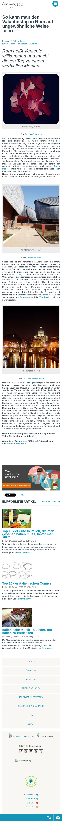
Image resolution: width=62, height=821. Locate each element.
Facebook (20, 443)
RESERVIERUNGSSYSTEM (31, 697)
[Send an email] (56, 817)
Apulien (30, 807)
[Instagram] (26, 751)
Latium (5, 44)
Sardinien (29, 795)
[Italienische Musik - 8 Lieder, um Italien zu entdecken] (18, 618)
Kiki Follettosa (35, 134)
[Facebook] (21, 751)
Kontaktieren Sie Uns (23, 737)
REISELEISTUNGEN (31, 688)
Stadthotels (34, 44)
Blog (30, 724)
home (32, 662)
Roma (12, 44)
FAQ (31, 715)
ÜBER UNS (31, 671)
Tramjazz (21, 274)
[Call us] (48, 817)
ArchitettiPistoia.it (35, 257)
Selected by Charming (31, 706)
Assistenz (31, 680)
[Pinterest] (31, 751)
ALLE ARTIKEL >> (51, 501)
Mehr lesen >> (24, 552)
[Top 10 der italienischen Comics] (18, 572)
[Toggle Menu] (55, 4)
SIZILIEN (31, 803)
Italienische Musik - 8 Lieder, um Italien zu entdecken (27, 631)
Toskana (30, 799)
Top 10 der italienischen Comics (27, 583)
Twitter (9, 443)
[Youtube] (36, 751)
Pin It (21, 495)
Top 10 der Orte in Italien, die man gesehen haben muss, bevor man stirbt (28, 534)
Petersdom (25, 297)
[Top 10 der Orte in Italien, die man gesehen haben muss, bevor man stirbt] (18, 519)
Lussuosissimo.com (35, 378)
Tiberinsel (44, 297)
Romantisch (22, 44)
